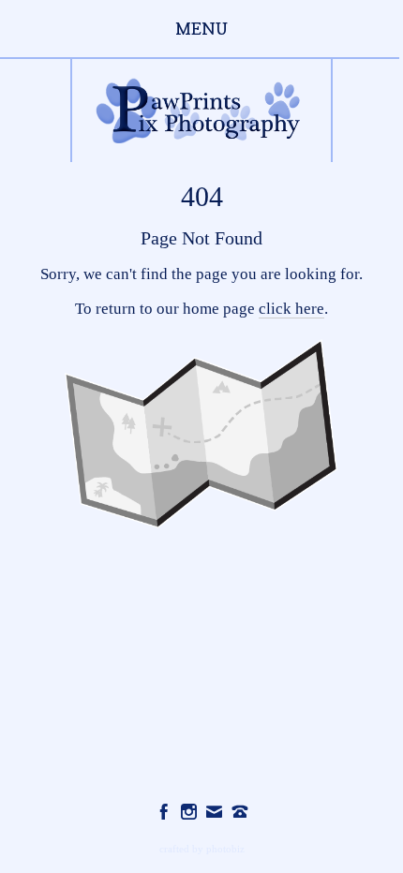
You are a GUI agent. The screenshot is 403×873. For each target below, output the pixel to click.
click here (291, 309)
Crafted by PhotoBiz (202, 848)
